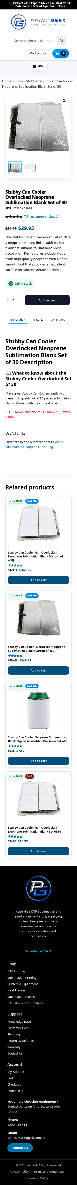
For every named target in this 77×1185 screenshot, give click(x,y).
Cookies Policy (38, 1178)
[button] (39, 66)
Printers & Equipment (22, 984)
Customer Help (18, 1028)
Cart (10, 1078)
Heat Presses (16, 990)
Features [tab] (37, 319)
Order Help (15, 1091)
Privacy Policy (19, 1171)
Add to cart (47, 300)
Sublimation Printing (22, 977)
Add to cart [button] (39, 580)
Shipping (13, 1034)
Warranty (14, 1047)
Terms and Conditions (49, 1171)
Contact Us (15, 1053)
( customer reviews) (41, 216)
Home (6, 81)
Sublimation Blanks (21, 997)
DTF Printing (16, 971)
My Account (15, 1072)
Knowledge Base (19, 1021)
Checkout (14, 1084)
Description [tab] (18, 319)
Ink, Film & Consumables (25, 1003)
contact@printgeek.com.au (26, 1137)
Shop (19, 81)
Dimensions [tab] (58, 319)
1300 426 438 (17, 1124)
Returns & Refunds (20, 1040)
